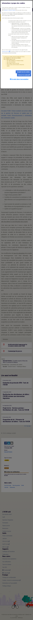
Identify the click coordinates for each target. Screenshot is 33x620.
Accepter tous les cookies (23, 72)
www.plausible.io (5, 51)
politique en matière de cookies (9, 10)
